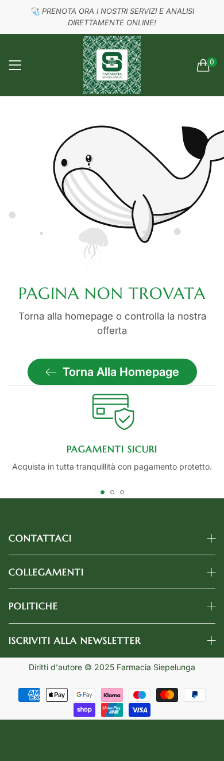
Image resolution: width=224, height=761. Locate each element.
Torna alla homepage (121, 372)
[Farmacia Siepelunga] (112, 65)
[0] (203, 65)
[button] (103, 492)
